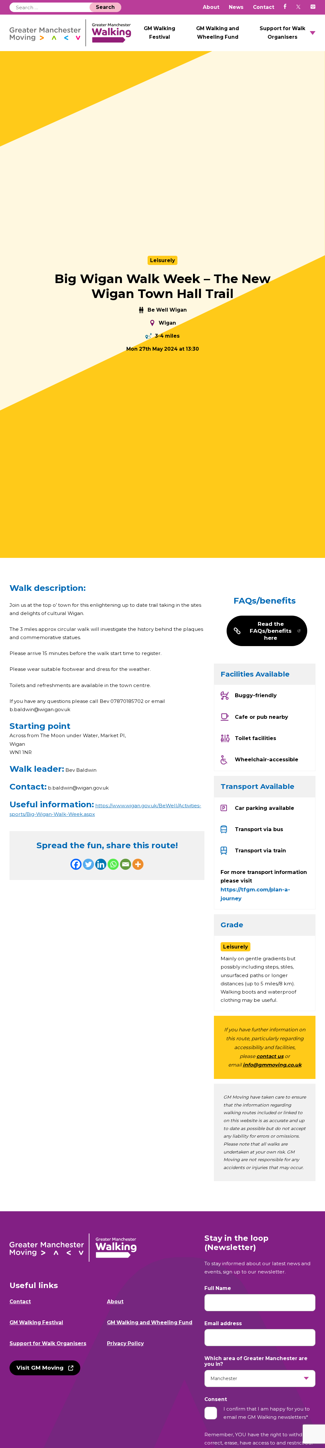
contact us (269, 1056)
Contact (263, 7)
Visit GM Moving (40, 1368)
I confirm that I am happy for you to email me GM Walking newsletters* (266, 1413)
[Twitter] (88, 864)
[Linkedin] (100, 864)
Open (312, 33)
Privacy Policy (125, 1343)
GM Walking (70, 32)
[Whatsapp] (113, 864)
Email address (223, 1323)
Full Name (217, 1288)
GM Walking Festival (159, 32)
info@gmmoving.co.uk (272, 1065)
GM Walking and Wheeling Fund (217, 32)
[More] (137, 864)
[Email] (125, 864)
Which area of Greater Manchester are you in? (256, 1361)
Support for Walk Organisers (282, 32)
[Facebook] (76, 864)
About (211, 7)
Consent (215, 1399)
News (236, 7)
